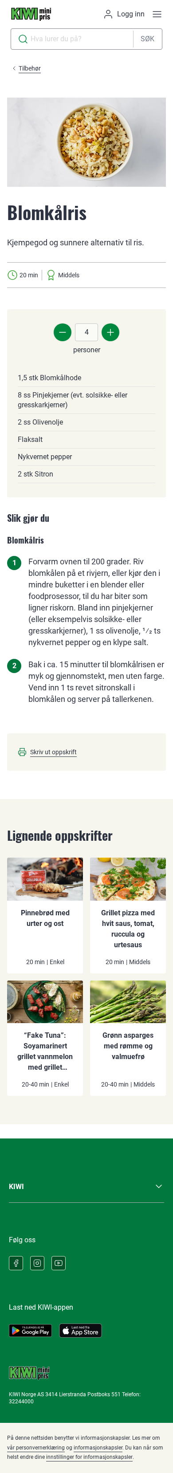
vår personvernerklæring (36, 1448)
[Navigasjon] (157, 14)
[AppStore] (80, 1330)
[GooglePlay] (30, 1330)
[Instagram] (37, 1263)
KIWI (16, 1186)
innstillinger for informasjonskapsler (89, 1457)
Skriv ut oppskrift (53, 752)
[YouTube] (58, 1263)
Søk (147, 39)
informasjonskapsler (98, 1448)
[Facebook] (16, 1263)
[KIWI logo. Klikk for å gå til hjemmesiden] (31, 14)
